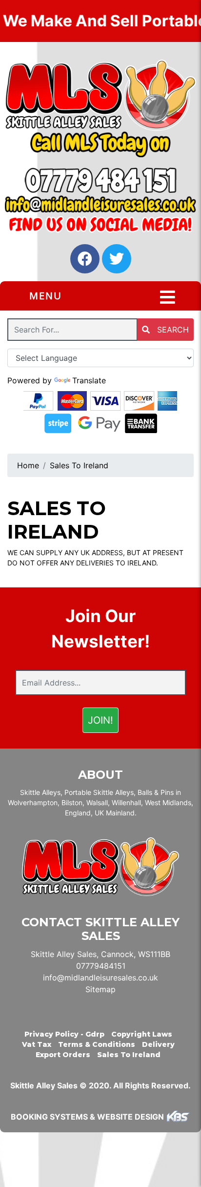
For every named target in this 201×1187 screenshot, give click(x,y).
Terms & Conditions (96, 1044)
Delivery (158, 1044)
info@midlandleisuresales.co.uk (100, 977)
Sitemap (100, 989)
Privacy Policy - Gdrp (64, 1034)
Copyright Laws (141, 1034)
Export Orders (63, 1054)
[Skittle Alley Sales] (100, 95)
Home (28, 465)
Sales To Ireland (79, 465)
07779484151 (100, 966)
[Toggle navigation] (167, 297)
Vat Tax (36, 1044)
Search (172, 329)
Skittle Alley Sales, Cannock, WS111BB (100, 954)
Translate (89, 380)
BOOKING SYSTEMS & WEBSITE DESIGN (87, 1117)
